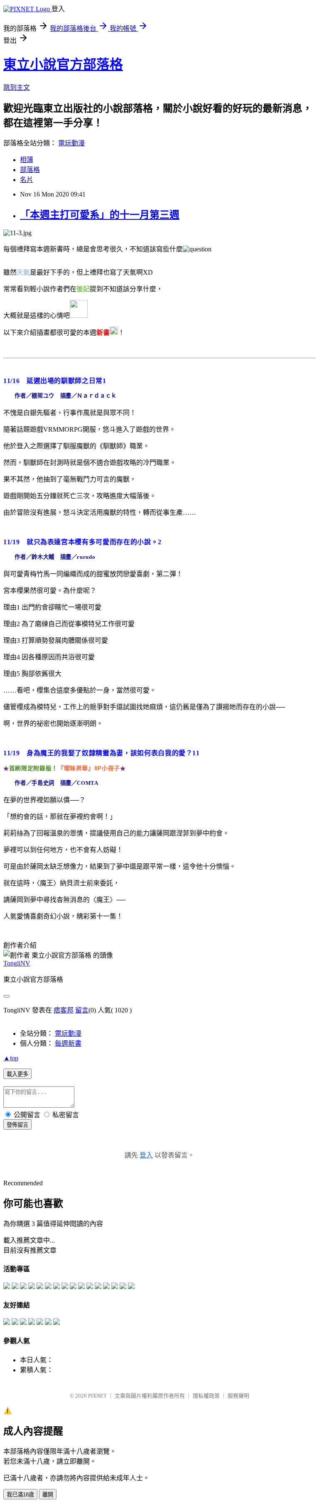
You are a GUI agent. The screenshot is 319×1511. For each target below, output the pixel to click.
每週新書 (68, 1043)
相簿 (26, 159)
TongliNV (16, 963)
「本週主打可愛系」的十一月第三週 (99, 214)
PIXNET (97, 1396)
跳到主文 (16, 87)
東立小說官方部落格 (63, 64)
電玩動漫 (71, 143)
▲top (10, 1057)
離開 (47, 1494)
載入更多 (17, 1074)
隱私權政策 (206, 1396)
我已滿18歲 (20, 1494)
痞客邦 (64, 1010)
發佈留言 (17, 1125)
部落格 (30, 169)
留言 (81, 1010)
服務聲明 (238, 1396)
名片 (26, 179)
